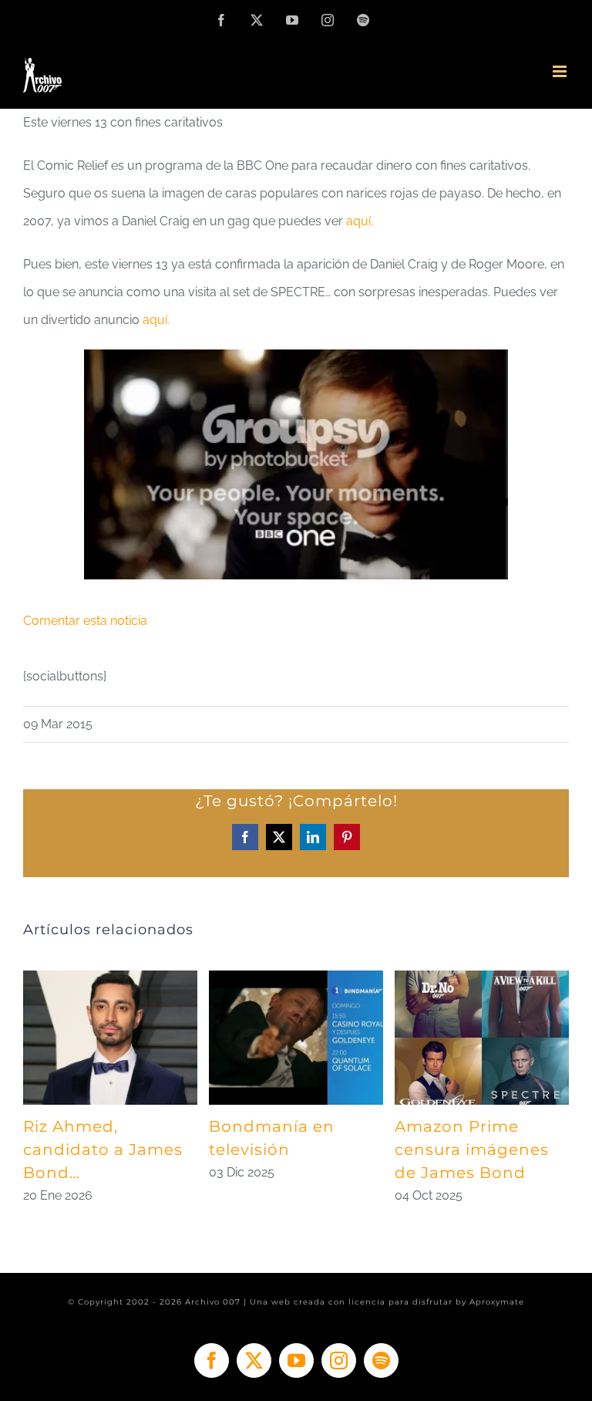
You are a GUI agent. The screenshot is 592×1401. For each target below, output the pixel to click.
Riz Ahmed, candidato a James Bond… (103, 1149)
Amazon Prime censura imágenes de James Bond (472, 1149)
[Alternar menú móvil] (561, 71)
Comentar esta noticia (85, 620)
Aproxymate (496, 1302)
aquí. (359, 221)
